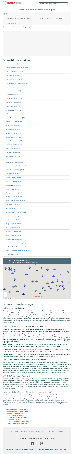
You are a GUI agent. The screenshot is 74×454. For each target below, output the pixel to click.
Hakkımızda (15, 431)
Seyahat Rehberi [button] (12, 18)
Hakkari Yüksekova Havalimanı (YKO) (17, 251)
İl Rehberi (48, 18)
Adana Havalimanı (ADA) (13, 64)
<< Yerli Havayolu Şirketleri (15, 415)
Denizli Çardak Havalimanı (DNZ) (16, 118)
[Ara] (69, 3)
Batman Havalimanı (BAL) (14, 98)
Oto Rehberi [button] (38, 18)
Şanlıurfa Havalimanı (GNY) (14, 231)
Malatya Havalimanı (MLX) (14, 193)
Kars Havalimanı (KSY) (12, 173)
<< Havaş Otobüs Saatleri (14, 413)
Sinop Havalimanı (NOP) (13, 224)
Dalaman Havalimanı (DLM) (14, 114)
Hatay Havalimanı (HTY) (13, 148)
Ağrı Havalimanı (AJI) (12, 75)
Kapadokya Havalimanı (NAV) (15, 170)
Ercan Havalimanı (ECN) (13, 129)
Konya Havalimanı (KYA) (13, 189)
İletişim (60, 431)
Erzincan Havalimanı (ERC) (14, 133)
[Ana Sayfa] (3, 27)
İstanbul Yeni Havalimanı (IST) (15, 162)
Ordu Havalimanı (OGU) (13, 208)
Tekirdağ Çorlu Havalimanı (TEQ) (16, 243)
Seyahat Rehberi (9, 27)
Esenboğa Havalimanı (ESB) (14, 141)
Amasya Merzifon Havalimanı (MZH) (17, 83)
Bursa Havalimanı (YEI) (13, 106)
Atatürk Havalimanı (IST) (13, 91)
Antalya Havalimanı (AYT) (13, 87)
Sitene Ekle (52, 431)
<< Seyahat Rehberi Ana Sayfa (16, 423)
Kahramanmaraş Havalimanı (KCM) (16, 166)
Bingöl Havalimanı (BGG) (13, 102)
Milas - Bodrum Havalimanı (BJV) (16, 200)
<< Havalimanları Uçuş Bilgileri (17, 409)
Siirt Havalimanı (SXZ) (12, 220)
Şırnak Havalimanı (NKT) (13, 235)
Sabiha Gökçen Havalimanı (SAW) (16, 212)
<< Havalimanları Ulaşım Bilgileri (17, 411)
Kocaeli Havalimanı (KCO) (13, 185)
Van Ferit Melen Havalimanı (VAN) (16, 247)
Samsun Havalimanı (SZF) (13, 216)
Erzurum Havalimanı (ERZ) (14, 137)
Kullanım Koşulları (27, 431)
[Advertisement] (37, 43)
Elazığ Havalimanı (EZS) (13, 125)
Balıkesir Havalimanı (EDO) (14, 94)
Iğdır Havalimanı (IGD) (13, 152)
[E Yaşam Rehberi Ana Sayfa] (12, 3)
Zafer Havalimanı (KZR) (13, 254)
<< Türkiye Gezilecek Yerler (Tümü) (18, 421)
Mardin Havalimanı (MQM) (14, 197)
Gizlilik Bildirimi (41, 431)
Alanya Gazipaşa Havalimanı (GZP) (16, 79)
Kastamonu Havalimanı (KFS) (15, 177)
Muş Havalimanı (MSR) (13, 204)
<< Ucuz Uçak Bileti (12, 419)
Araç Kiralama (11, 23)
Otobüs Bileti (58, 18)
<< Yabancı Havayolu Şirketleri (16, 417)
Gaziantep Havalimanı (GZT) (14, 145)
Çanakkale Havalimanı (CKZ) (14, 110)
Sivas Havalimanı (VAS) (13, 227)
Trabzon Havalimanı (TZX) (14, 239)
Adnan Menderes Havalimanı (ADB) (17, 67)
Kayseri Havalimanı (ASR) (13, 181)
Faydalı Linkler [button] (25, 18)
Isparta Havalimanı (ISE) (13, 156)
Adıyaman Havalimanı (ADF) (14, 71)
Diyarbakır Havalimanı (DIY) (14, 121)
